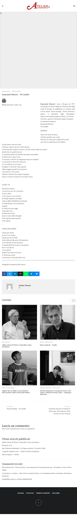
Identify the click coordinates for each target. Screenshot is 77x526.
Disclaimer (56, 493)
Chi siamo (20, 493)
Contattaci (30, 493)
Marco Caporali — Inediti (48, 345)
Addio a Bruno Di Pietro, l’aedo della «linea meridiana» (16, 346)
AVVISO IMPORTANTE (24, 479)
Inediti (42, 342)
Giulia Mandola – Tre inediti (16, 408)
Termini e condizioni (43, 493)
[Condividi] (4, 274)
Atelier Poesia (25, 285)
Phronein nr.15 (7, 445)
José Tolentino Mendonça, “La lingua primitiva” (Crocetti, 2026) (23, 448)
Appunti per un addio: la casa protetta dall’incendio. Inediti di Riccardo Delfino (16, 391)
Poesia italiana (6, 91)
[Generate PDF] (4, 101)
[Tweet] (9, 274)
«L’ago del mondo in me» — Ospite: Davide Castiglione (20, 451)
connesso (13, 429)
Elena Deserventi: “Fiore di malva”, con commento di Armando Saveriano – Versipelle (31, 467)
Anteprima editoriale (45, 388)
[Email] (20, 274)
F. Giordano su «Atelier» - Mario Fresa (15, 473)
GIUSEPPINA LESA (8, 479)
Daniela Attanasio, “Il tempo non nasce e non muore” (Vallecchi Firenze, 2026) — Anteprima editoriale (55, 392)
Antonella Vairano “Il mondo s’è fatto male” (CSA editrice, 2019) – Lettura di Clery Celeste (59, 410)
